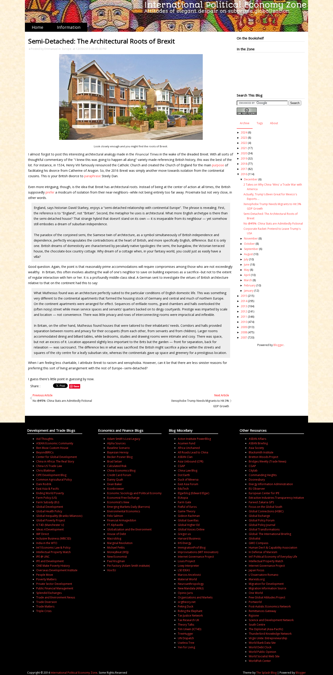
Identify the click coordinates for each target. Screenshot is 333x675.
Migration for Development (266, 584)
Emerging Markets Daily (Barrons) (128, 507)
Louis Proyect (186, 561)
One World (256, 593)
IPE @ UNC (43, 557)
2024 (244, 132)
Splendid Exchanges (49, 593)
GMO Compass (258, 543)
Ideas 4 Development (50, 529)
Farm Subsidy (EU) (47, 502)
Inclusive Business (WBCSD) (53, 538)
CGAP (181, 466)
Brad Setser (114, 461)
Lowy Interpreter (188, 566)
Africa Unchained (189, 448)
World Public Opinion (262, 652)
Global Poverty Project (50, 520)
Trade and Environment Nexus (55, 597)
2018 (244, 164)
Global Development (49, 507)
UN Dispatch (186, 638)
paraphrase (92, 176)
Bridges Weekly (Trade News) (267, 461)
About (274, 123)
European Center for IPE (264, 493)
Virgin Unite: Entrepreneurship (268, 638)
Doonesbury (257, 479)
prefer (50, 192)
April (247, 275)
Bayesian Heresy (117, 452)
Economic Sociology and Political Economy (134, 493)
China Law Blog (187, 470)
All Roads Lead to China (193, 452)
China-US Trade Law (49, 466)
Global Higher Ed (189, 525)
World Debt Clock (260, 647)
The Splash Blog (266, 673)
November (251, 238)
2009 (244, 327)
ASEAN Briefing (258, 443)
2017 (244, 169)
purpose (218, 165)
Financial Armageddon (121, 520)
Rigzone (254, 615)
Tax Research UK (188, 620)
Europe (66, 49)
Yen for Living (186, 647)
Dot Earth (184, 475)
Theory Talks (186, 625)
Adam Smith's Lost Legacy (123, 439)
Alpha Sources (116, 443)
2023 (244, 138)
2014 (244, 301)
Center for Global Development (56, 457)
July (246, 259)
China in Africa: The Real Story (55, 461)
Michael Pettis (116, 547)
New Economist (117, 557)
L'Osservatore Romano (263, 575)
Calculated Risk (116, 466)
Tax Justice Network (190, 615)
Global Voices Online (191, 529)
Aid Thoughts (44, 439)
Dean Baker (114, 484)
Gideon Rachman (189, 516)
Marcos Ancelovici (189, 575)
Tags (260, 123)
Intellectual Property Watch (53, 552)
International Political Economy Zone (74, 673)
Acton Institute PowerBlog (194, 439)
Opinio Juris (185, 593)
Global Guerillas (188, 520)
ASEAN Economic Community (54, 443)
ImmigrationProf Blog (191, 547)
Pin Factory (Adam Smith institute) (128, 566)
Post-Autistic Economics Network (270, 606)
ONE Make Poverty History (53, 566)
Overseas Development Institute (56, 570)
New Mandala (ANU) (190, 588)
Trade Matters (45, 606)
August (248, 254)
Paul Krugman (116, 561)
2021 (244, 148)
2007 (244, 337)
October (249, 244)
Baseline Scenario (118, 448)
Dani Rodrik (43, 484)
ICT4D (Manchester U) (50, 525)
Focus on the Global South (265, 507)
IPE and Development (50, 561)
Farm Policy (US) (46, 498)
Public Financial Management (54, 588)
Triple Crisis (43, 611)
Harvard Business (189, 538)
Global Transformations (264, 529)
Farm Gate (184, 502)
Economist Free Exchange (123, 498)
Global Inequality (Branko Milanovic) (59, 516)
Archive (244, 123)
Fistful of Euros (187, 507)
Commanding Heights (263, 475)
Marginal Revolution (120, 543)
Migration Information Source (267, 588)
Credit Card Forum (119, 475)
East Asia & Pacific (47, 489)
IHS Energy (184, 543)
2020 (244, 153)
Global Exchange (259, 516)
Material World (187, 579)
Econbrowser (115, 489)
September (251, 249)
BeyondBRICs (44, 452)
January (248, 291)
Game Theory (186, 511)
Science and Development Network (271, 620)
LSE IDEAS (184, 570)
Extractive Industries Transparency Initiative (276, 498)
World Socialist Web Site (264, 656)
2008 (244, 332)
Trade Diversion (46, 602)
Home (37, 27)
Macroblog (114, 538)
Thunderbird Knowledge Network (270, 634)
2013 (244, 306)
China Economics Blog (121, 470)
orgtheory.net (186, 602)
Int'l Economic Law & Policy (53, 547)
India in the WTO (46, 543)
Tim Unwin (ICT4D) (189, 629)
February (250, 285)
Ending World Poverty (50, 493)
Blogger (278, 345)
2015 (244, 296)
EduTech (183, 489)
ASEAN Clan (185, 457)
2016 (244, 174)
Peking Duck (185, 606)
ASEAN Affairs (257, 439)
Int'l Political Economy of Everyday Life (273, 557)
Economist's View (118, 502)
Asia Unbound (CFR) (190, 461)
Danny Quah (115, 479)
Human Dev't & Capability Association (273, 547)
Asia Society (256, 448)
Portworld (255, 602)
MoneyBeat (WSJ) (117, 552)
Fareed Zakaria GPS (261, 502)
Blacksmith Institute (261, 452)
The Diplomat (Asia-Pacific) (266, 629)
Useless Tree (186, 643)
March (248, 280)
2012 (244, 311)
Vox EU (111, 570)
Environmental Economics (123, 511)
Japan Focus (256, 570)
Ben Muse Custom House (52, 448)
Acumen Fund (186, 443)
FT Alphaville (115, 525)
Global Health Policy (49, 511)
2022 (244, 143)
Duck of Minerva (188, 479)
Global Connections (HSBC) (266, 511)
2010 (244, 322)
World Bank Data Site (262, 643)
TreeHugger (185, 634)
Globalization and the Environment (129, 529)
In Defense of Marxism (263, 552)
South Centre (257, 625)
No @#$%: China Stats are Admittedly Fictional (273, 223)
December (251, 179)
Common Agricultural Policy (54, 479)
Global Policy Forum (262, 520)
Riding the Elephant (190, 611)
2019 (244, 158)
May (246, 270)
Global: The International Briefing (270, 534)
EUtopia (183, 498)
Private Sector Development (54, 584)
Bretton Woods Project (263, 457)
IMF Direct (42, 534)
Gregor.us (184, 534)
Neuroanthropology (191, 584)
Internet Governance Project (196, 557)
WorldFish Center (260, 661)
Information (68, 27)
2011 (244, 317)
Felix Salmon (115, 516)
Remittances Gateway (262, 611)
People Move (44, 575)
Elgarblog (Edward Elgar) (193, 493)
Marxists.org (257, 579)
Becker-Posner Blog (120, 457)
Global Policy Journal (262, 525)
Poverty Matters (46, 579)
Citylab (253, 470)
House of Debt (116, 534)
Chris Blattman (45, 470)
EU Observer (257, 489)
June (246, 264)
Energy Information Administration (271, 484)
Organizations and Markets (195, 597)
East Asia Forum (188, 484)
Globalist (254, 538)
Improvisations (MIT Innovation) (198, 552)
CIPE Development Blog (51, 475)
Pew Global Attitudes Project (267, 597)
